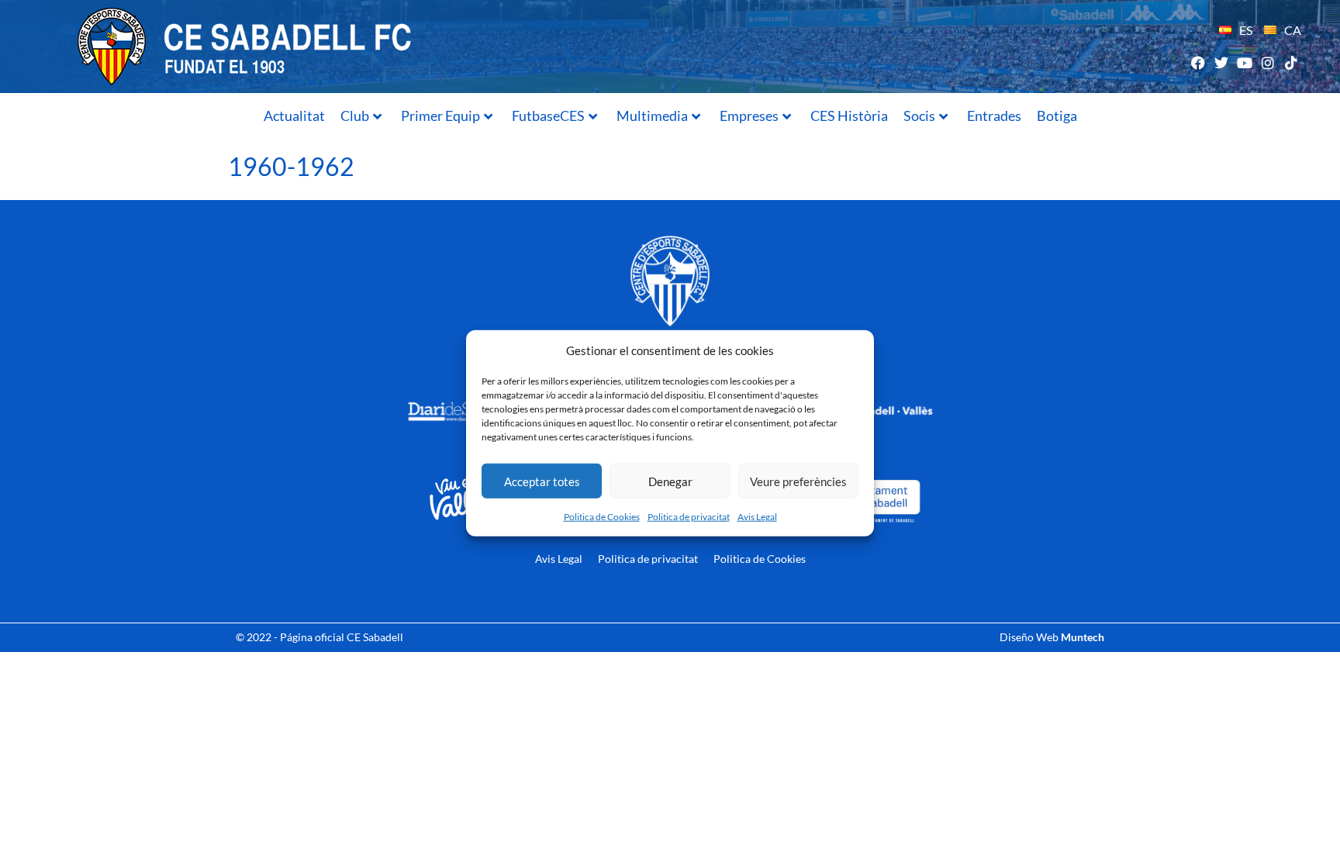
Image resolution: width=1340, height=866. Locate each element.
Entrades (994, 115)
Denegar (670, 481)
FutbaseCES (548, 115)
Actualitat (294, 115)
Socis (919, 115)
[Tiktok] (1291, 62)
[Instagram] (1268, 62)
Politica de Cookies (602, 517)
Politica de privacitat (689, 517)
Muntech (1082, 636)
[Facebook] (1197, 62)
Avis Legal (757, 517)
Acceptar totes (542, 481)
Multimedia (652, 115)
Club (354, 115)
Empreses (749, 115)
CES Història (849, 115)
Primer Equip (440, 115)
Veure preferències (798, 481)
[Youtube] (1244, 62)
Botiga (1057, 115)
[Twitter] (1221, 62)
